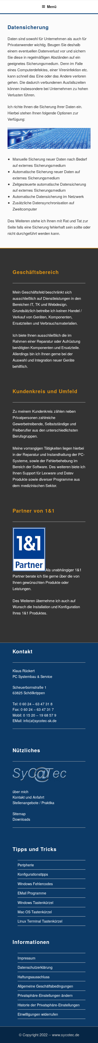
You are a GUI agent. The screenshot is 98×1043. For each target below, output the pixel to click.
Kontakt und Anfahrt (28, 797)
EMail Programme (32, 892)
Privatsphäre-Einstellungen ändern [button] (45, 995)
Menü (52, 6)
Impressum (26, 957)
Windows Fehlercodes (35, 883)
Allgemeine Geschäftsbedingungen (45, 985)
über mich (20, 791)
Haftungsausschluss (34, 976)
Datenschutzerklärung (35, 967)
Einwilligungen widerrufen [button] (38, 1014)
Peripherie (26, 864)
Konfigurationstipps (33, 874)
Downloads (21, 819)
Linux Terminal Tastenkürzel (40, 921)
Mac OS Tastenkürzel (35, 911)
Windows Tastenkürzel (35, 902)
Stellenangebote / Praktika (33, 802)
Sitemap (19, 813)
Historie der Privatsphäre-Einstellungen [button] (49, 1004)
